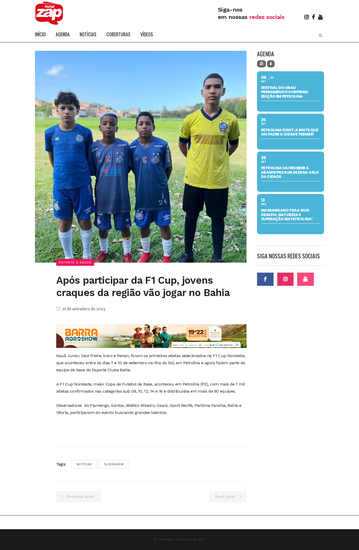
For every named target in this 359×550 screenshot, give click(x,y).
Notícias (84, 464)
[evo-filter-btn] (261, 63)
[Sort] (271, 63)
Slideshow (114, 464)
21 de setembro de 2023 (83, 309)
